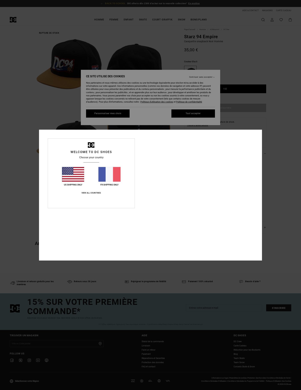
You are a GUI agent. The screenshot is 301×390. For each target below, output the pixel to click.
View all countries (91, 193)
